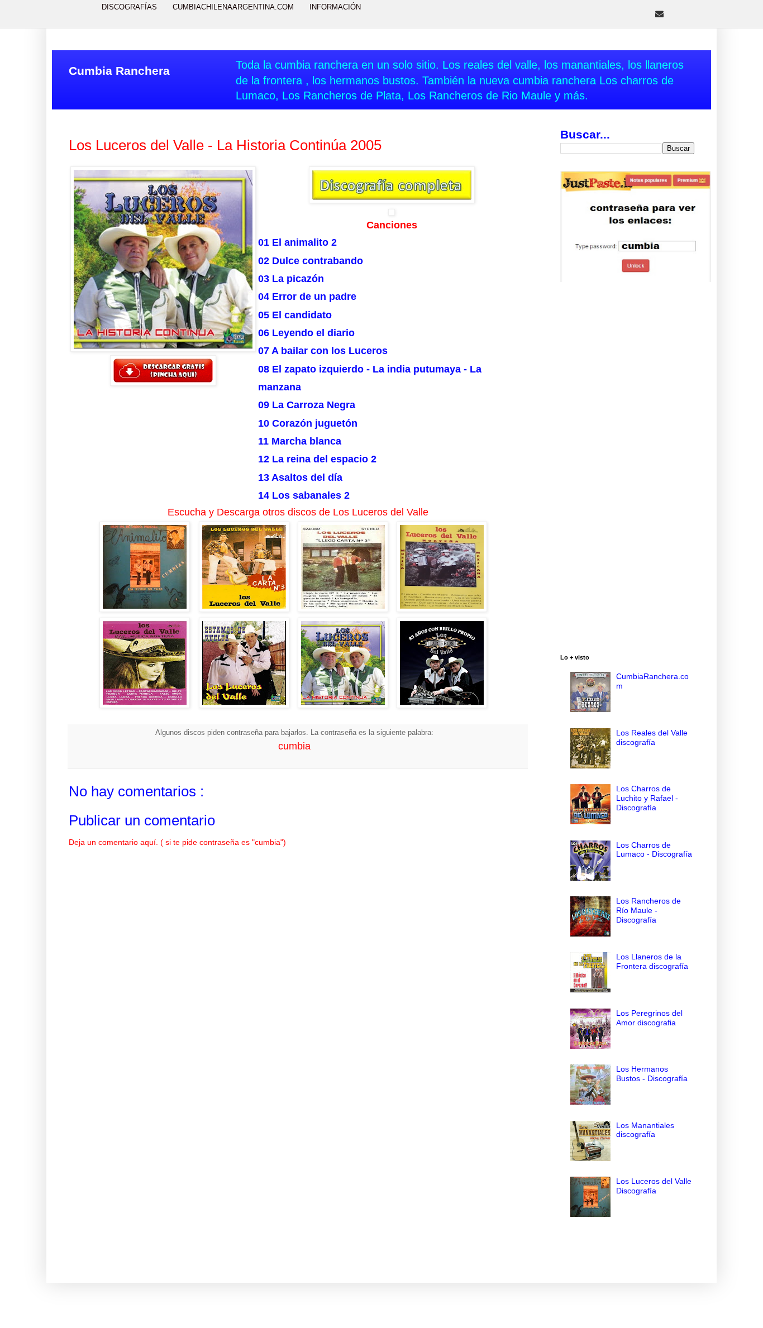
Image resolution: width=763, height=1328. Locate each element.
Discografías (129, 7)
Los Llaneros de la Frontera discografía (652, 961)
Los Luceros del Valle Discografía (654, 1186)
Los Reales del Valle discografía (652, 737)
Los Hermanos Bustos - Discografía (652, 1073)
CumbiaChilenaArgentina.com (233, 7)
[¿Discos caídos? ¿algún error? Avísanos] (659, 14)
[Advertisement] (627, 469)
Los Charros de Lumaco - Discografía (654, 849)
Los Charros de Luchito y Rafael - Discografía (647, 798)
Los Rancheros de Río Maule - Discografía (648, 910)
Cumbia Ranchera (119, 70)
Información (335, 7)
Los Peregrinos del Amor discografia (649, 1018)
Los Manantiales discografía (645, 1130)
